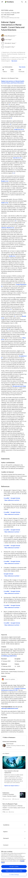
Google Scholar (15, 498)
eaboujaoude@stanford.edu (9, 708)
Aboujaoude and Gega (19, 386)
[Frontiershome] (9, 2)
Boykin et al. (5, 181)
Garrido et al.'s (17, 158)
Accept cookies (14, 866)
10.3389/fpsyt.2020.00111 (9, 656)
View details (22, 67)
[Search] (22, 2)
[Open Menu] (2, 2)
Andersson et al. (19, 129)
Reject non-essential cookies (14, 871)
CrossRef (6, 498)
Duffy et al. (12, 256)
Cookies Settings (14, 874)
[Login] (26, 2)
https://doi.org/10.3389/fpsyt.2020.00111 (10, 17)
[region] (14, 863)
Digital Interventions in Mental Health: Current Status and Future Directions (12, 82)
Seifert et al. (4, 202)
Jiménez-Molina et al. (7, 227)
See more (14, 61)
